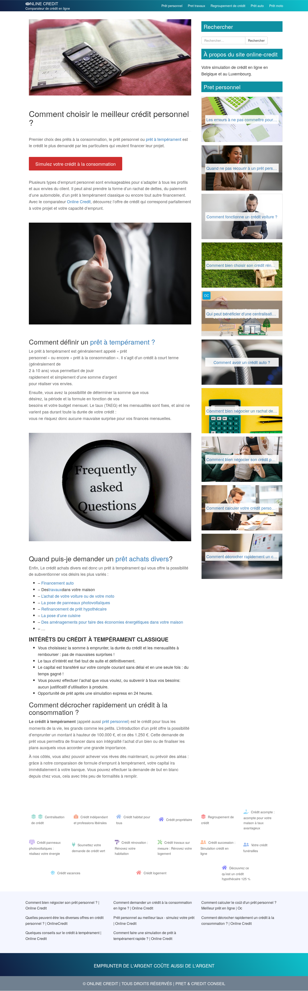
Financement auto (57, 583)
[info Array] (34, 817)
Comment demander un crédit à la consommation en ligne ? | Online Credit (152, 905)
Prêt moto (276, 5)
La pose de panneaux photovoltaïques (75, 602)
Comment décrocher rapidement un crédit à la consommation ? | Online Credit (237, 920)
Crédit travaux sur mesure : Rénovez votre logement (175, 848)
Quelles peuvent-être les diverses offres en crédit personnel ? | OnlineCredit (64, 920)
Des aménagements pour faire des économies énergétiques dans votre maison (112, 622)
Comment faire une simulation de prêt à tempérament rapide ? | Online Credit (144, 935)
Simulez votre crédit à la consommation (75, 163)
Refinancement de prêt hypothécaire (74, 609)
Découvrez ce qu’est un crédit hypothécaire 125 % (236, 873)
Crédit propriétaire (179, 819)
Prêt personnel (171, 5)
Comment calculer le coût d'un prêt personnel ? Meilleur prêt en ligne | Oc (238, 905)
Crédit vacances (68, 873)
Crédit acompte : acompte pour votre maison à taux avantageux (259, 820)
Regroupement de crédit (228, 5)
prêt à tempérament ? (122, 342)
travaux (55, 589)
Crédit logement (155, 873)
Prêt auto (257, 5)
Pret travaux (196, 5)
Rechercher (256, 40)
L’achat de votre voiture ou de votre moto (77, 596)
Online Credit (79, 201)
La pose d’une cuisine (60, 615)
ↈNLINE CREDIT (47, 5)
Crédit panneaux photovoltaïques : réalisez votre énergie (45, 848)
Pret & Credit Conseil (200, 983)
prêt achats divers (142, 558)
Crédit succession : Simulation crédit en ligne (217, 848)
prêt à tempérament (163, 139)
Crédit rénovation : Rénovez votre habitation (131, 848)
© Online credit (100, 983)
